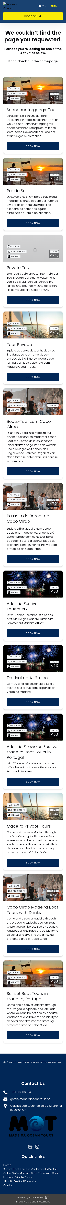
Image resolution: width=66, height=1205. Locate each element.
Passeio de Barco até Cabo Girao (28, 518)
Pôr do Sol (17, 190)
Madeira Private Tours (29, 826)
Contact (9, 1185)
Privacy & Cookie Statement (33, 1201)
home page (48, 61)
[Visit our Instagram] (37, 1147)
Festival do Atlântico (27, 678)
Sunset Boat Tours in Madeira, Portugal (27, 996)
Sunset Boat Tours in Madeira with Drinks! (30, 1169)
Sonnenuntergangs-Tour (32, 109)
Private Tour (19, 267)
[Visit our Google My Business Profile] (30, 1147)
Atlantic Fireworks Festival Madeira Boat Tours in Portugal (33, 752)
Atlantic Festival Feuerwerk (23, 606)
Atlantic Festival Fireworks (19, 1181)
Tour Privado (19, 344)
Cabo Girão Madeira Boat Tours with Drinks (32, 909)
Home (7, 1165)
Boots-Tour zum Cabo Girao (29, 424)
